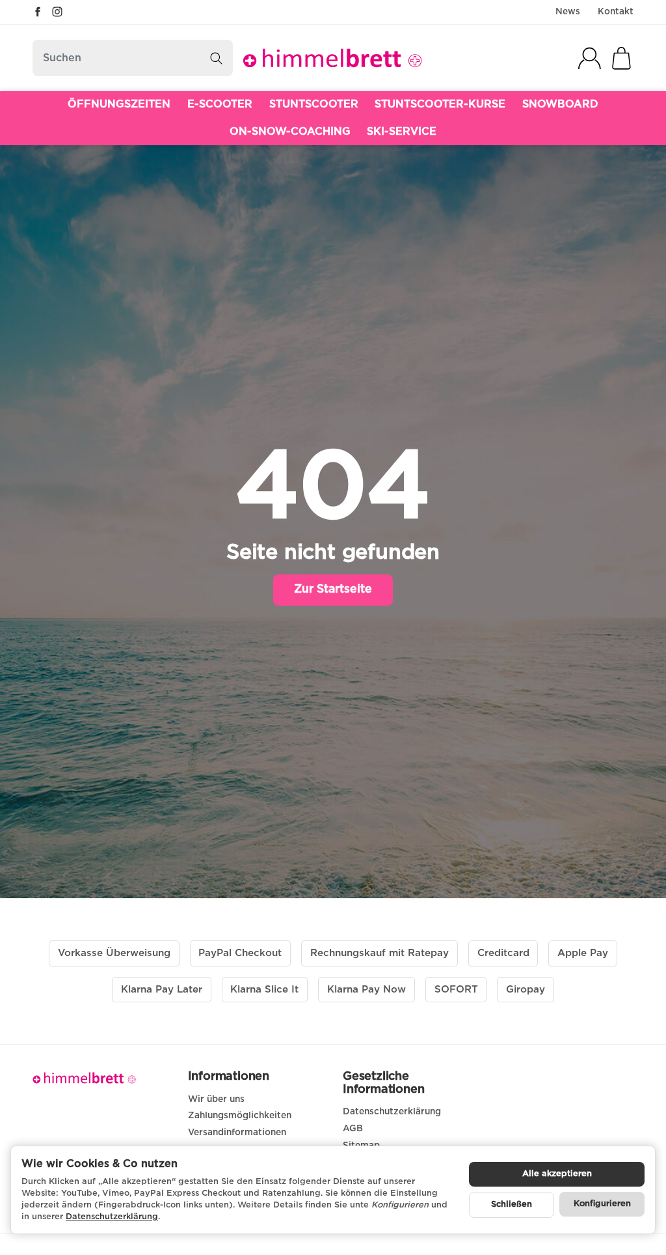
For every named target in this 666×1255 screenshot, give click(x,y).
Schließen (511, 1204)
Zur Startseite (333, 589)
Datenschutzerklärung (112, 1217)
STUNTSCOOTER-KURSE (440, 104)
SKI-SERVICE (401, 131)
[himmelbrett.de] (333, 58)
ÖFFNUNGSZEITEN (119, 104)
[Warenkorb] (621, 58)
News (567, 11)
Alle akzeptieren (557, 1174)
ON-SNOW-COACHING (290, 131)
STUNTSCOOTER (313, 104)
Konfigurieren (602, 1204)
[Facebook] (38, 12)
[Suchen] (216, 58)
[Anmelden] (590, 58)
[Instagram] (57, 12)
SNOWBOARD (560, 104)
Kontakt (615, 11)
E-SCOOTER (219, 104)
